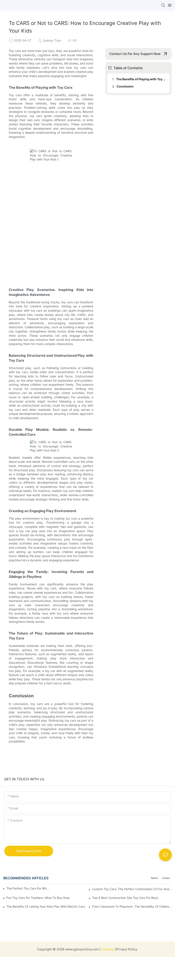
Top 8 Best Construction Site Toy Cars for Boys (125, 898)
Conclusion (125, 86)
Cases (166, 878)
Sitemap (108, 949)
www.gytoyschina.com (82, 949)
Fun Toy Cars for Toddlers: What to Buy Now (38, 898)
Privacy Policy (126, 949)
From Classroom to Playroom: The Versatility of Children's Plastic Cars (132, 906)
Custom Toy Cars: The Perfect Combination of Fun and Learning (132, 889)
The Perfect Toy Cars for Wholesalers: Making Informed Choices (28, 888)
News (154, 878)
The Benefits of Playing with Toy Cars (141, 79)
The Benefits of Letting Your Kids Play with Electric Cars (45, 906)
